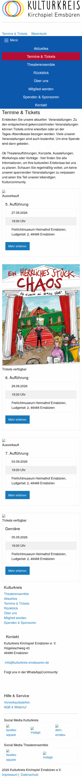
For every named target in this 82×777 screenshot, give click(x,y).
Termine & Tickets (41, 56)
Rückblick (41, 72)
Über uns (41, 80)
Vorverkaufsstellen (17, 702)
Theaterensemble (41, 64)
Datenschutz (29, 774)
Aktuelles (41, 48)
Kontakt (41, 104)
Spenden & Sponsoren (41, 96)
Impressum (10, 774)
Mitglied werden (41, 88)
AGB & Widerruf (15, 707)
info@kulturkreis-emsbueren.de (27, 662)
